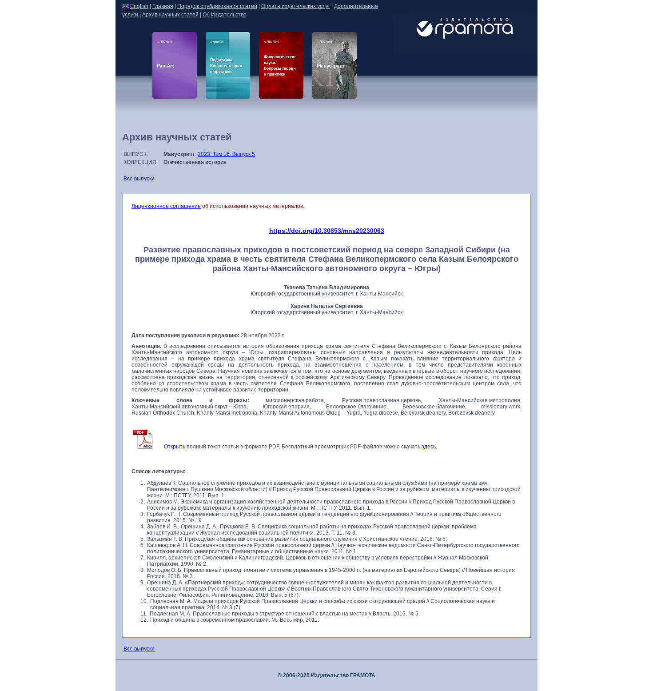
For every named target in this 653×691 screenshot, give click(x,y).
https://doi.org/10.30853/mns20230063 (326, 230)
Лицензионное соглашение (166, 206)
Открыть (175, 446)
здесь (429, 446)
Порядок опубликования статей (217, 6)
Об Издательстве (225, 15)
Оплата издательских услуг (295, 6)
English (139, 6)
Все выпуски (139, 179)
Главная (162, 6)
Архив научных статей (170, 15)
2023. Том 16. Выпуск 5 (226, 154)
